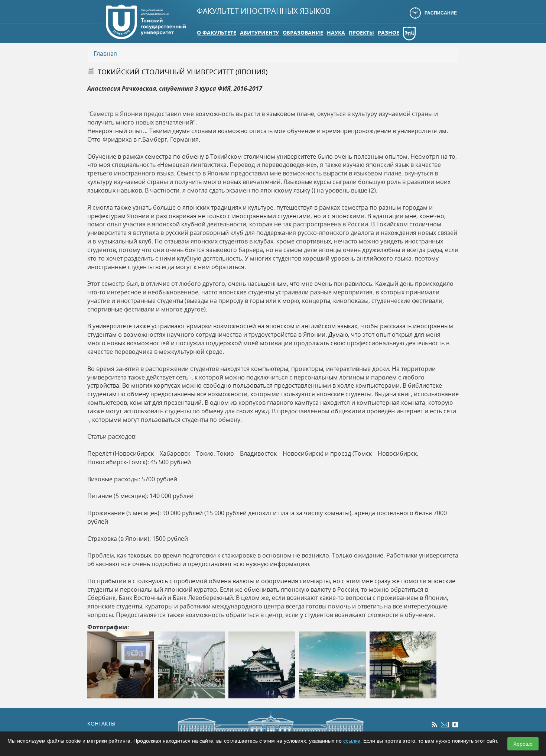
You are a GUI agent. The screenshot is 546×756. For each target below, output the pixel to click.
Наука (336, 32)
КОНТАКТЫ (101, 723)
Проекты (361, 32)
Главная (105, 53)
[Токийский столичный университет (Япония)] (120, 664)
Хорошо (523, 744)
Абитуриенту (259, 32)
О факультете (216, 32)
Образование (303, 32)
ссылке (351, 741)
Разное (388, 32)
